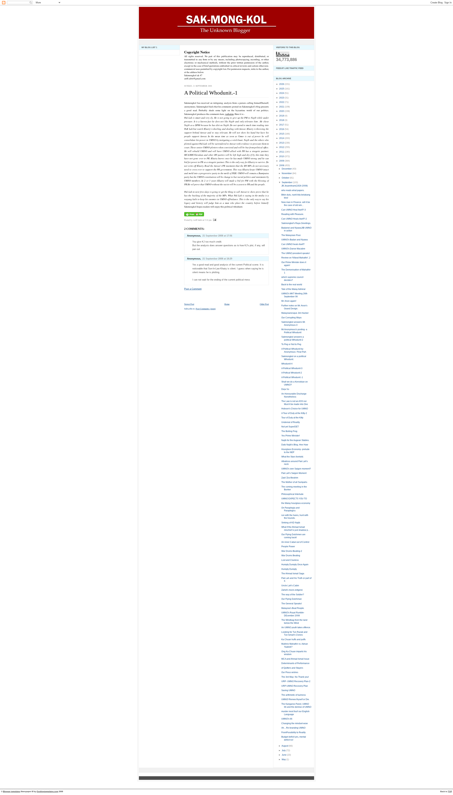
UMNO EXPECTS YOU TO (294, 498)
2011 (282, 152)
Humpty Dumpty (289, 569)
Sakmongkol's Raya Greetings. (296, 223)
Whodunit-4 (287, 364)
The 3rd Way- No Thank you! (295, 677)
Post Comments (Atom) (206, 308)
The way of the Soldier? (292, 594)
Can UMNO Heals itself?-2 (294, 219)
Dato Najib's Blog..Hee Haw (294, 444)
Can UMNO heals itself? (293, 244)
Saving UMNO (288, 690)
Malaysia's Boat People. (292, 608)
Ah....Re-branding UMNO (293, 728)
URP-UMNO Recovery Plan (294, 686)
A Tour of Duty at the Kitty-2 (294, 413)
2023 (282, 98)
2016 (282, 129)
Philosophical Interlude (292, 494)
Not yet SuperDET (290, 426)
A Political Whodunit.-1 (211, 93)
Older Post (264, 304)
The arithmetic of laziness (293, 695)
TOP (450, 791)
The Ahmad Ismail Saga (292, 573)
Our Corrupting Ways (291, 317)
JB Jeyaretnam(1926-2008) (294, 186)
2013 (282, 143)
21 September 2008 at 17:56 (217, 235)
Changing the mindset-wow (294, 723)
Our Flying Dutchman (291, 599)
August (285, 746)
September (287, 182)
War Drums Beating (290, 555)
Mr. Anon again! (288, 301)
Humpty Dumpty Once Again (294, 564)
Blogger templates (11, 791)
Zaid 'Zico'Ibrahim (289, 478)
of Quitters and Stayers (292, 668)
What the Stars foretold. (292, 456)
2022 (282, 102)
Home (227, 304)
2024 (282, 93)
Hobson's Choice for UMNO (294, 408)
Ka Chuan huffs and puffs (293, 639)
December (287, 169)
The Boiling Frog (289, 431)
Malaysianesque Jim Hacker (295, 313)
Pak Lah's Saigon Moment (293, 473)
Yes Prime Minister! (290, 435)
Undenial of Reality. (290, 422)
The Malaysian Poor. (291, 235)
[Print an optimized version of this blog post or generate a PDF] (194, 216)
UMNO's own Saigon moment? (296, 468)
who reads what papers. (292, 190)
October (286, 178)
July (284, 750)
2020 (282, 111)
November (287, 173)
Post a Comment (193, 289)
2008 (282, 165)
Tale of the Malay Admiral (293, 289)
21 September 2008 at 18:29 (217, 258)
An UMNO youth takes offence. (296, 627)
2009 (282, 161)
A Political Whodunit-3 (291, 368)
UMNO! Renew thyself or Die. (295, 699)
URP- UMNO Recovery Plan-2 (295, 681)
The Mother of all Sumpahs (294, 482)
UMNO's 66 (286, 719)
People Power (288, 546)
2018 (282, 120)
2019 (282, 116)
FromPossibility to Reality (293, 732)
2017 (282, 125)
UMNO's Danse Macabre (293, 248)
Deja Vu (285, 389)
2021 (282, 107)
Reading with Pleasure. (292, 214)
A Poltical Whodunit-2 (291, 373)
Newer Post (189, 304)
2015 (282, 134)
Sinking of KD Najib (290, 522)
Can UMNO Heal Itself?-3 (293, 210)
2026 (282, 84)
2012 (282, 147)
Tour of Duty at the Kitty (292, 417)
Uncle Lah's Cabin (290, 585)
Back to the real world (291, 284)
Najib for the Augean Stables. (295, 440)
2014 (282, 138)
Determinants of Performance (295, 663)
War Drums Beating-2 (291, 551)
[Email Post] (214, 219)
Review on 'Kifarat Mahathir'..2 (295, 257)
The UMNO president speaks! (295, 253)
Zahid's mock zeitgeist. (292, 590)
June (284, 755)
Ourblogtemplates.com (47, 791)
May (284, 759)
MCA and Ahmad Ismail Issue (295, 659)
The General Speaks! (291, 603)
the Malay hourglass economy (295, 503)
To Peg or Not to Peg (291, 344)
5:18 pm (208, 219)
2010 (282, 156)
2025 (282, 88)
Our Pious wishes (289, 672)
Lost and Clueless (290, 560)
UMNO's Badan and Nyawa (294, 239)
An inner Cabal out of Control (295, 542)
